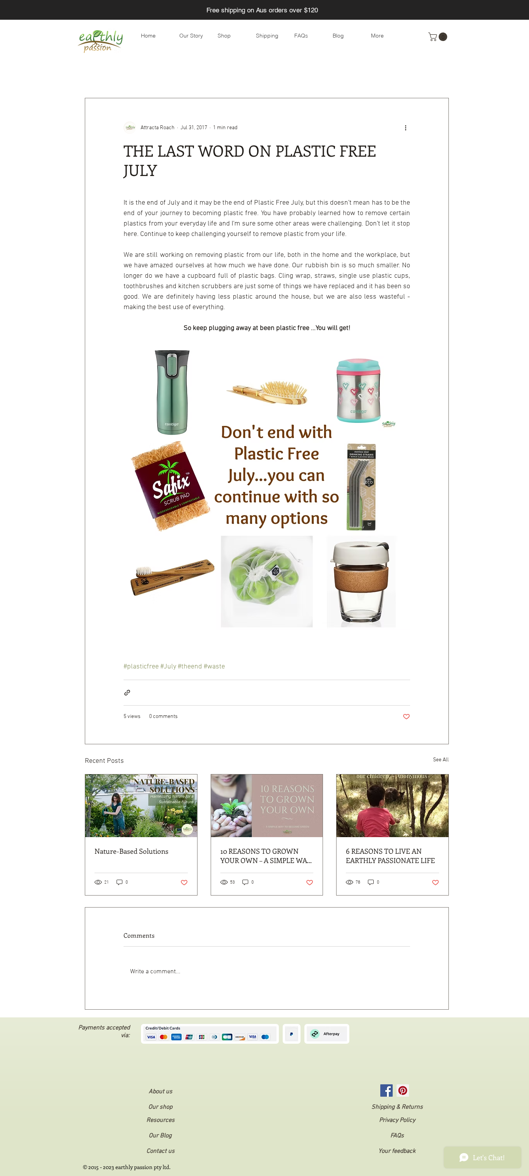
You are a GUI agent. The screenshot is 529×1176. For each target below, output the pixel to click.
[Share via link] (127, 692)
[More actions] (405, 127)
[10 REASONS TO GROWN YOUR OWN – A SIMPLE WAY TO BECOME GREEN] (267, 805)
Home (311, 74)
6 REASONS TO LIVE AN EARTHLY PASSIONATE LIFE (390, 855)
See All (441, 760)
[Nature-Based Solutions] (141, 805)
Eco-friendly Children (261, 74)
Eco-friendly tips (143, 74)
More (374, 74)
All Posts (96, 74)
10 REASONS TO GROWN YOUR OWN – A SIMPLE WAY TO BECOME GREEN (265, 855)
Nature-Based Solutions (131, 851)
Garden (343, 74)
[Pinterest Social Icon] (403, 1090)
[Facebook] (386, 1090)
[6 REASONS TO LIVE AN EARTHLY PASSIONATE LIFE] (392, 805)
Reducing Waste (199, 74)
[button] (438, 36)
